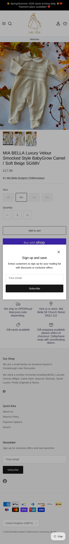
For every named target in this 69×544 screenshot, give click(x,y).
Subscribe (34, 288)
